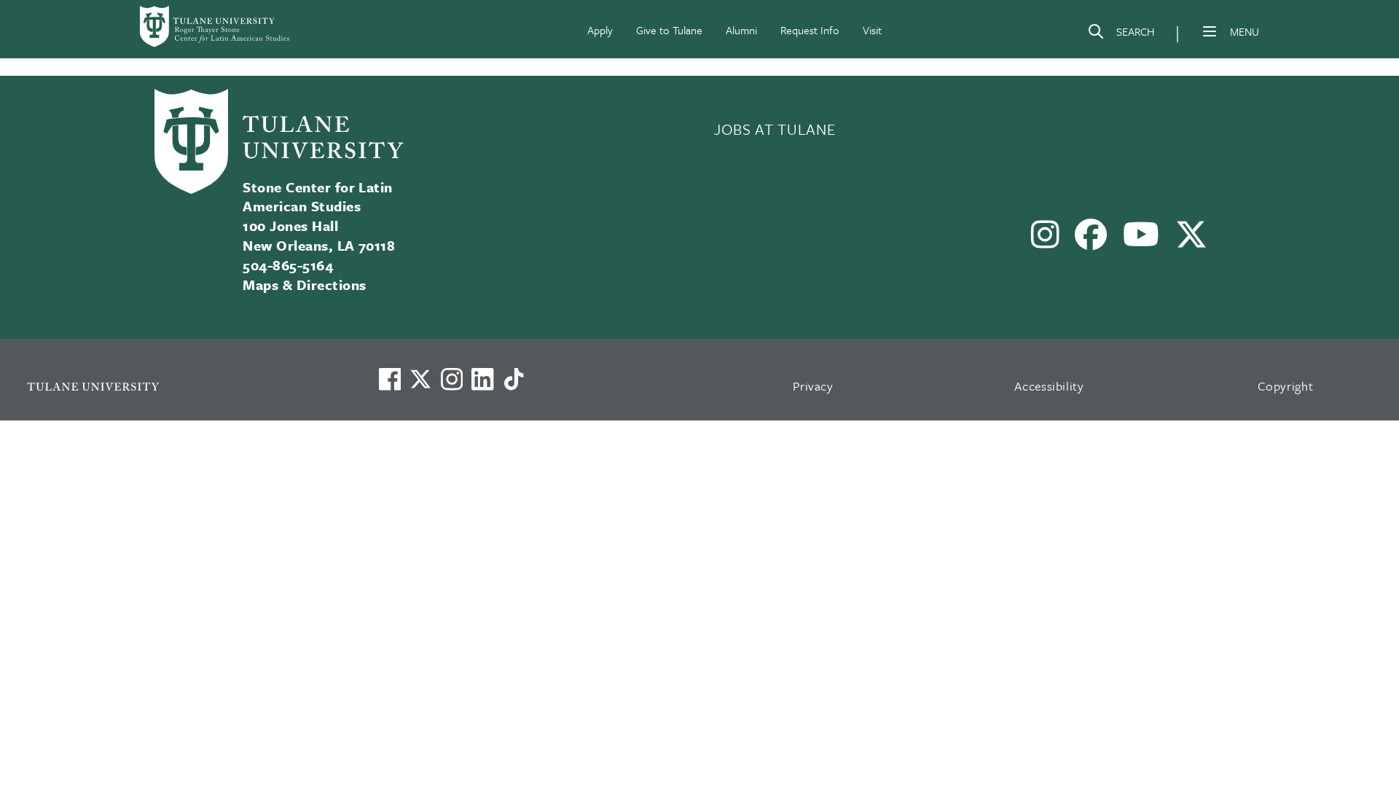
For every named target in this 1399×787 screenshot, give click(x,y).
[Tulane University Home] (183, 386)
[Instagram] (1045, 240)
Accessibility (1049, 386)
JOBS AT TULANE (774, 129)
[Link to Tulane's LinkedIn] (482, 379)
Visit (872, 30)
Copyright (1286, 386)
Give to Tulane (669, 30)
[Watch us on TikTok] (514, 379)
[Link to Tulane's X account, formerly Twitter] (420, 379)
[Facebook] (1091, 240)
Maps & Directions (304, 284)
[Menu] (1209, 31)
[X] (1191, 240)
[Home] (215, 26)
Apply (600, 30)
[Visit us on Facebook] (390, 379)
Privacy (813, 386)
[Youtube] (1141, 240)
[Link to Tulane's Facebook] (452, 379)
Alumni (741, 30)
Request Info (809, 30)
